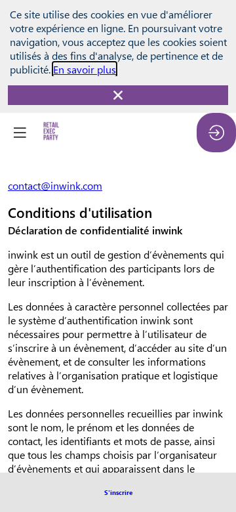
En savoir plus (84, 69)
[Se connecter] (216, 132)
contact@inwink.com (55, 185)
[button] (118, 492)
